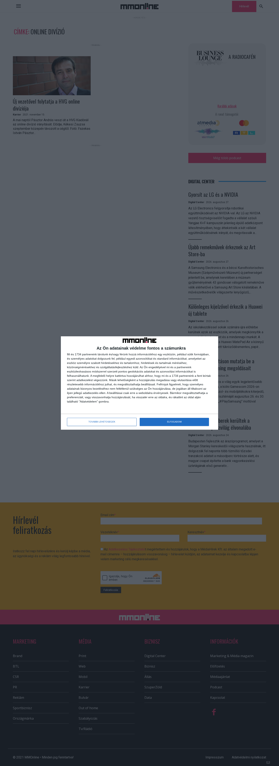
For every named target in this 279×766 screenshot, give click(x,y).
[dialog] (139, 383)
